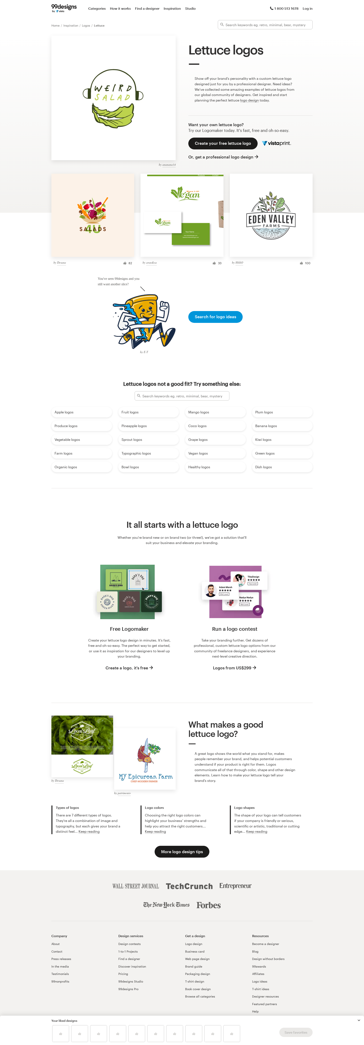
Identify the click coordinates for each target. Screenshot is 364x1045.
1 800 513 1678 (286, 8)
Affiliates (258, 974)
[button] (359, 1020)
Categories (97, 8)
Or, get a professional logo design (220, 156)
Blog (255, 951)
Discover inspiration (132, 966)
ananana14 (169, 164)
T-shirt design (194, 981)
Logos (86, 25)
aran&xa (151, 262)
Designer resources (265, 996)
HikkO (239, 262)
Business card (195, 951)
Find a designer (147, 8)
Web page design (197, 959)
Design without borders (268, 959)
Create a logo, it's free (127, 667)
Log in (308, 8)
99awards (259, 966)
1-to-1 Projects (128, 951)
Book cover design (198, 989)
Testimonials (60, 974)
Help (255, 1011)
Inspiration (172, 8)
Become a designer (265, 944)
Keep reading (89, 831)
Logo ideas (259, 981)
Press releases (61, 959)
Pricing (123, 974)
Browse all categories (200, 996)
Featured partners (264, 1004)
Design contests (129, 944)
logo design (249, 100)
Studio (190, 8)
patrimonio (124, 793)
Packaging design (197, 974)
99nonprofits (60, 981)
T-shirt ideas (260, 989)
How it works (120, 8)
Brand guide (193, 966)
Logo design (193, 944)
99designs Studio (130, 981)
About (55, 944)
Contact (56, 951)
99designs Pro (128, 989)
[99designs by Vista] (64, 8)
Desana (61, 262)
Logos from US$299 (232, 667)
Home (55, 25)
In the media (60, 966)
